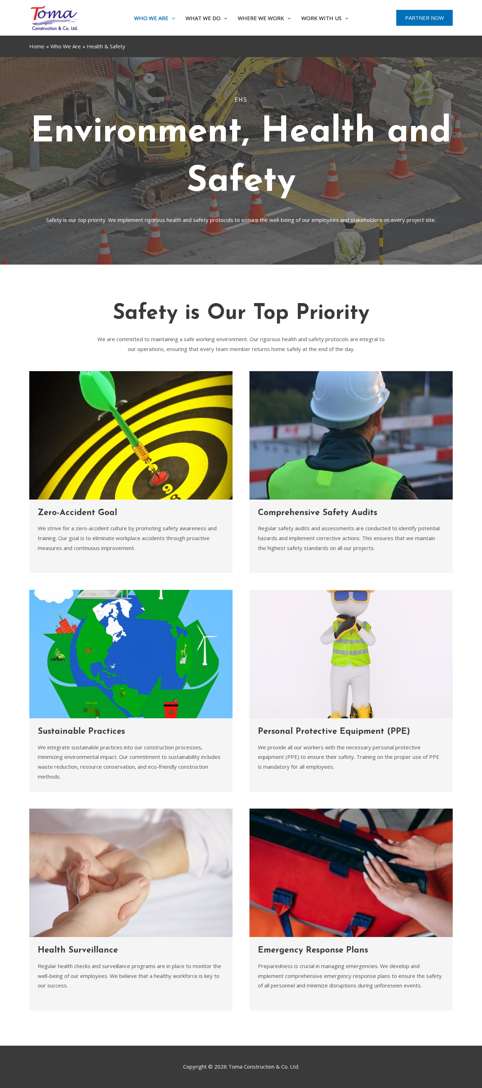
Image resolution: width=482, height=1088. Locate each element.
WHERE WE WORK (261, 18)
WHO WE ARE (151, 18)
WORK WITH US (321, 18)
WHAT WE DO (203, 18)
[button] (171, 18)
